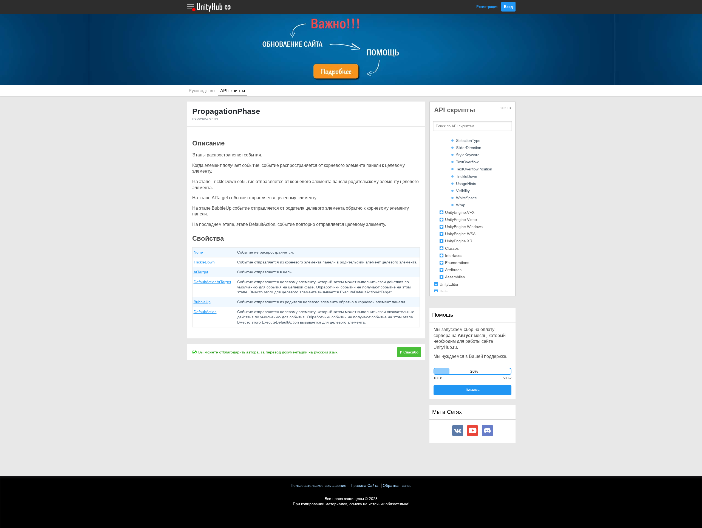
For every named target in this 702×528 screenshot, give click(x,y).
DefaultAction (205, 312)
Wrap (460, 205)
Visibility (463, 191)
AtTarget (201, 272)
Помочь (473, 390)
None (198, 252)
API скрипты (232, 90)
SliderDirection (468, 147)
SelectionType (468, 140)
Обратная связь (397, 485)
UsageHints (466, 183)
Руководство (202, 90)
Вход (508, 7)
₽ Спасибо (409, 352)
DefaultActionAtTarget (212, 282)
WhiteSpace (466, 198)
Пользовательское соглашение (318, 485)
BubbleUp (202, 302)
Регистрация (487, 7)
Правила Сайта (364, 485)
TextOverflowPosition (474, 169)
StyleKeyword (468, 155)
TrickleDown (204, 262)
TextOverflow (467, 162)
